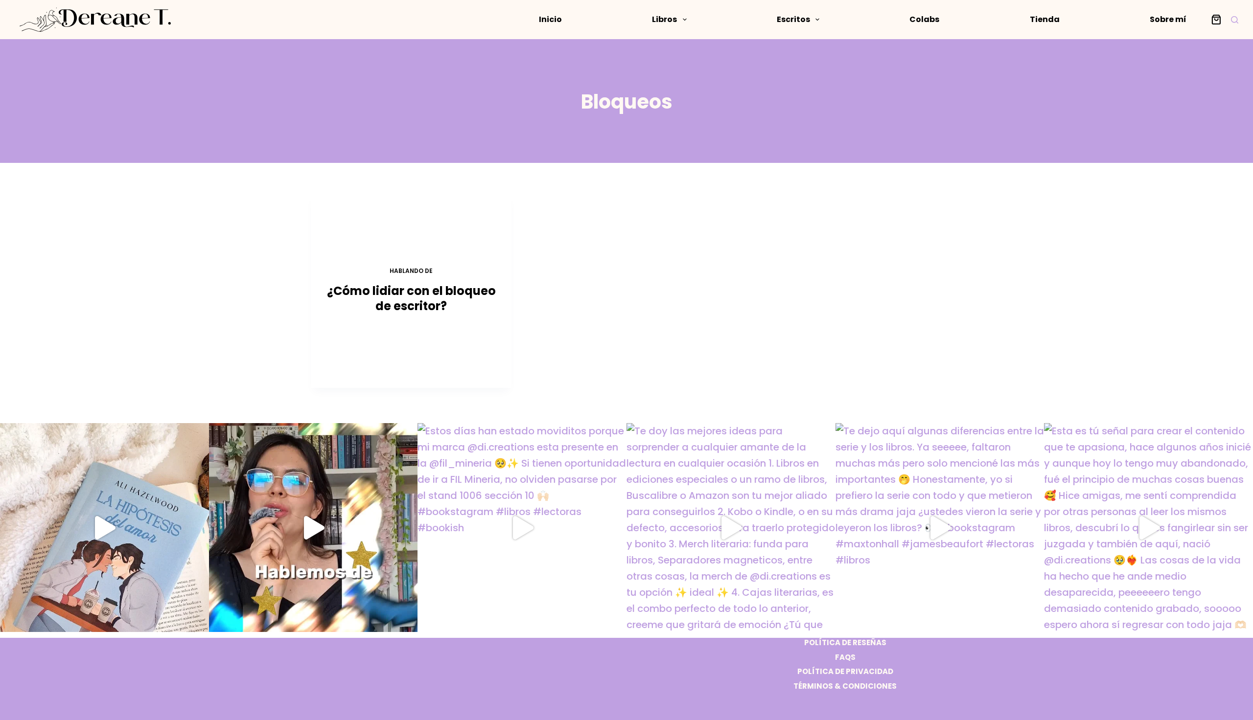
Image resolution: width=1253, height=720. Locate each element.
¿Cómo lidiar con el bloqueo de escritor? (411, 298)
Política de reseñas (845, 643)
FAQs (845, 657)
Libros (664, 19)
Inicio (550, 19)
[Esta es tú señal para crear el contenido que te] (1148, 527)
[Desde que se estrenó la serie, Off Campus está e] (313, 527)
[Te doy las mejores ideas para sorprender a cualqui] (730, 527)
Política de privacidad (845, 671)
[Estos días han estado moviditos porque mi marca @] (522, 527)
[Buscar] (1234, 19)
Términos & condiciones (845, 686)
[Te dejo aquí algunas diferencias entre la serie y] (939, 527)
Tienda (1045, 19)
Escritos (793, 19)
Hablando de (411, 271)
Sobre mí (1168, 19)
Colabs (924, 19)
